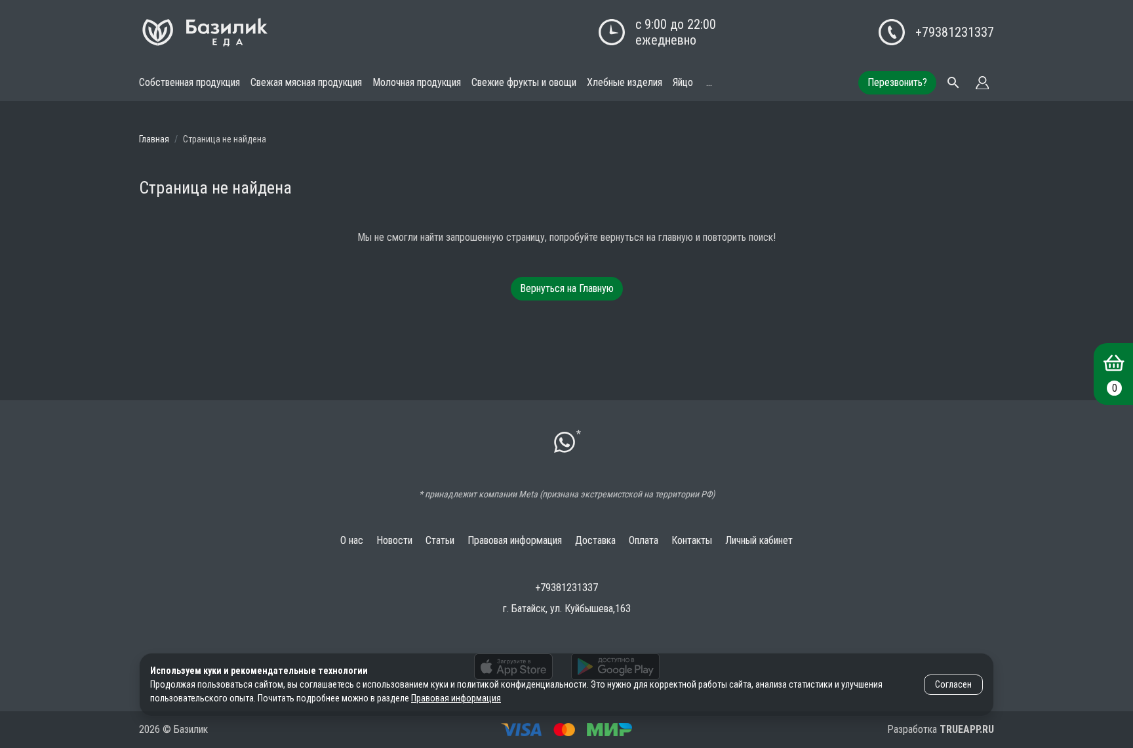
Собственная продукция (189, 82)
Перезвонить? (897, 82)
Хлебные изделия (624, 82)
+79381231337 (954, 32)
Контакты (691, 540)
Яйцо (683, 82)
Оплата (643, 540)
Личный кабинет (759, 540)
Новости (394, 540)
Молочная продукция (416, 82)
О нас (351, 540)
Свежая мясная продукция (306, 82)
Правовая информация (514, 540)
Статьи (440, 540)
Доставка (595, 540)
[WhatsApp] (564, 444)
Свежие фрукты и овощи (523, 82)
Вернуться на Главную (567, 288)
